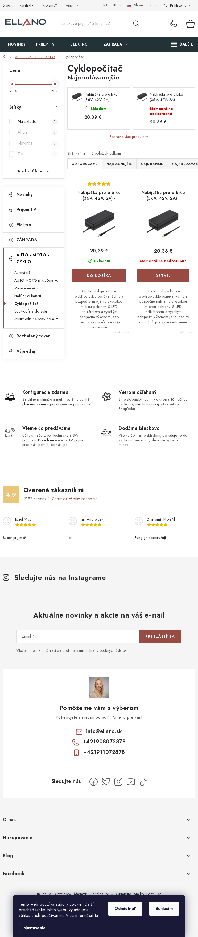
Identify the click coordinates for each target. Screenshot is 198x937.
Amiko (139, 893)
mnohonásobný (147, 404)
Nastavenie (34, 928)
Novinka (37, 143)
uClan (42, 893)
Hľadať (136, 23)
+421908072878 (174, 23)
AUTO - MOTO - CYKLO (32, 258)
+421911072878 (104, 752)
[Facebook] (93, 782)
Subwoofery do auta (30, 311)
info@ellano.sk (104, 731)
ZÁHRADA (26, 240)
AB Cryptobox (60, 893)
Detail (163, 275)
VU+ (109, 893)
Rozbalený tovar (33, 336)
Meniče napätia (26, 288)
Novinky (24, 194)
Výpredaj (25, 351)
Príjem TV (26, 209)
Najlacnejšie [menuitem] (119, 164)
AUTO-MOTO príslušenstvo (36, 280)
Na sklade (37, 121)
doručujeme (172, 435)
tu (96, 915)
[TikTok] (143, 782)
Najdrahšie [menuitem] (152, 164)
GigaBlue (123, 893)
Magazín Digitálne (88, 893)
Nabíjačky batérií (27, 295)
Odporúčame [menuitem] (85, 164)
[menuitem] (17, 44)
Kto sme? (50, 5)
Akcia (37, 132)
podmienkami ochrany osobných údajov (95, 650)
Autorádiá (22, 272)
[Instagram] (118, 782)
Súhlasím (164, 909)
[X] (106, 782)
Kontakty (26, 5)
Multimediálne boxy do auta (36, 319)
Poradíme (46, 440)
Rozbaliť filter (31, 171)
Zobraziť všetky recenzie (75, 499)
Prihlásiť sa (160, 636)
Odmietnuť (125, 909)
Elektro (23, 225)
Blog (6, 5)
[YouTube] (131, 782)
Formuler (153, 893)
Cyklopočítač (26, 303)
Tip (37, 154)
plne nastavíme (34, 404)
